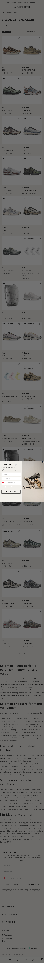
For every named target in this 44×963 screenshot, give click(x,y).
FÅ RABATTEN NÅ (11, 491)
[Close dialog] (42, 462)
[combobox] (4, 483)
